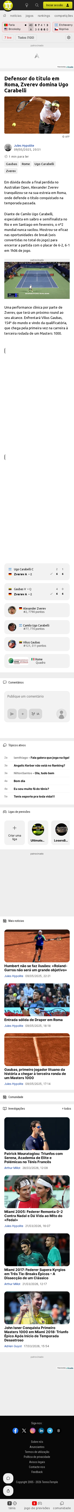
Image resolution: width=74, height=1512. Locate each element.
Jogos (30, 15)
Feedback (37, 1472)
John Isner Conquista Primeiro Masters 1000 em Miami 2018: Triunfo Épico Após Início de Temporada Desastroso (36, 1334)
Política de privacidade (37, 1457)
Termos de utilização (37, 1452)
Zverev (11, 171)
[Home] (4, 15)
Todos (26, 37)
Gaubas (11, 164)
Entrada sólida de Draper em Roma (33, 1020)
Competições (63, 15)
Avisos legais (37, 1462)
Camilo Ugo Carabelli (36, 625)
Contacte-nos (37, 1467)
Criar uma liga (14, 837)
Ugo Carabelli (44, 164)
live (8, 37)
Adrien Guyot (13, 1346)
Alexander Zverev (34, 608)
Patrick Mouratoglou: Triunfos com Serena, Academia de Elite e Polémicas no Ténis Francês (33, 1158)
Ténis (12, 1508)
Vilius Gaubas (31, 642)
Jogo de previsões (37, 1508)
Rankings (44, 15)
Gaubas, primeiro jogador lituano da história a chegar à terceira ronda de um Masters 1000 (35, 1073)
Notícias (15, 15)
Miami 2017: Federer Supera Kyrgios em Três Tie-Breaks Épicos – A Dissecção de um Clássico (34, 1274)
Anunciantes (37, 1446)
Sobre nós (37, 1441)
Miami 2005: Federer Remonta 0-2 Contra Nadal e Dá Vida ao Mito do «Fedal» (33, 1216)
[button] (37, 5)
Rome (26, 164)
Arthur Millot (12, 1168)
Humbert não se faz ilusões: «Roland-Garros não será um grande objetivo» (35, 968)
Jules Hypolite (24, 145)
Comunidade (62, 1508)
